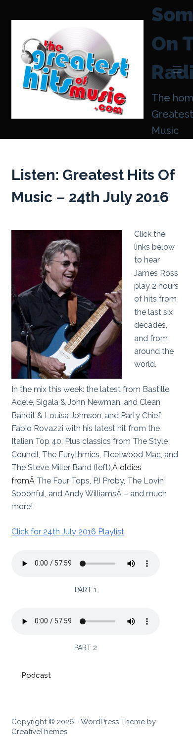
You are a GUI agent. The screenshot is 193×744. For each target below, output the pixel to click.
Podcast (36, 675)
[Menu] (177, 69)
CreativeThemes (39, 731)
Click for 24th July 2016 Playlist (67, 531)
